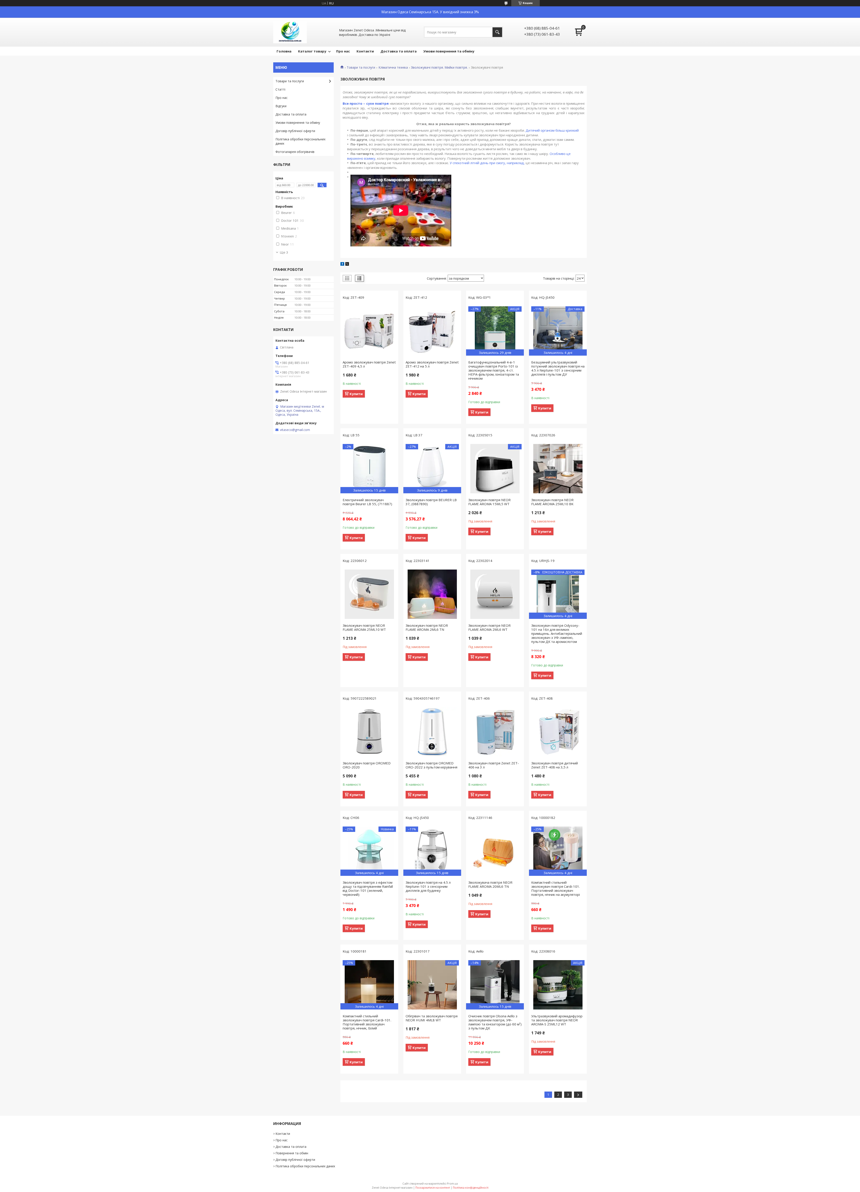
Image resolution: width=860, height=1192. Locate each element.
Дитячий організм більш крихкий (552, 130)
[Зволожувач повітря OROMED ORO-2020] (369, 732)
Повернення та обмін (291, 1153)
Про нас (343, 51)
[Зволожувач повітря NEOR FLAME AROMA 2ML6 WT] (495, 594)
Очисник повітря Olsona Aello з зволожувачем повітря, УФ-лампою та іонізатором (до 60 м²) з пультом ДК (495, 1022)
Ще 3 (284, 252)
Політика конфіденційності (470, 1188)
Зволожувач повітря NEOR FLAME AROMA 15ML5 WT (489, 502)
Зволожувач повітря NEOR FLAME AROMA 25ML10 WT (364, 627)
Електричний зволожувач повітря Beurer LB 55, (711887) (367, 502)
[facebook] (342, 264)
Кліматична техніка (393, 67)
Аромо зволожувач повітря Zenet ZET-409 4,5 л (369, 364)
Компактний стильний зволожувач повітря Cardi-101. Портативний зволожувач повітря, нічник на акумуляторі (555, 888)
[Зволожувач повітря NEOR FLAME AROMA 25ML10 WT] (369, 594)
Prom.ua (452, 1183)
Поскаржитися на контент (432, 1188)
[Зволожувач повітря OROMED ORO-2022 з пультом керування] (432, 732)
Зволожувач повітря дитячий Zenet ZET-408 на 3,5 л (554, 765)
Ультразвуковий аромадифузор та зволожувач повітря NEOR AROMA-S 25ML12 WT (557, 1020)
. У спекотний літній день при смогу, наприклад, (486, 163)
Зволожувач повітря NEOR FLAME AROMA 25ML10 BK (552, 502)
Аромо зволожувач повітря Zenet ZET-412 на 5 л (432, 364)
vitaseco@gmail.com (295, 430)
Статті (280, 89)
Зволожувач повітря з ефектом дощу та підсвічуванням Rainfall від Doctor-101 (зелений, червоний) (368, 888)
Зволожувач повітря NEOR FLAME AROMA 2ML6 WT (489, 627)
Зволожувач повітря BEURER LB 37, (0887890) (431, 502)
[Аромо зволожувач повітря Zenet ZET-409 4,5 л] (369, 331)
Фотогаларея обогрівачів (294, 152)
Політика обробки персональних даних (300, 141)
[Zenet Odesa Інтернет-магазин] (290, 32)
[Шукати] (497, 32)
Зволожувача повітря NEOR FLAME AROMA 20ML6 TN (490, 884)
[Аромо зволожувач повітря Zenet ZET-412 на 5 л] (432, 331)
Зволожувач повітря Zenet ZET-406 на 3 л (493, 765)
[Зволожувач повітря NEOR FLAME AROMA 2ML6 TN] (432, 594)
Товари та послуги (361, 67)
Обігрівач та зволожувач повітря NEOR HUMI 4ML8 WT (432, 1018)
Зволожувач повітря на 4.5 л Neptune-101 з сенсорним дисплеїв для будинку (428, 886)
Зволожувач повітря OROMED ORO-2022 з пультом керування (431, 765)
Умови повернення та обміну (448, 51)
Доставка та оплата (399, 51)
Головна (284, 51)
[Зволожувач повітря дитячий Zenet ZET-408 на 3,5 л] (558, 732)
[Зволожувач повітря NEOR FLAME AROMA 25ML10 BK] (558, 468)
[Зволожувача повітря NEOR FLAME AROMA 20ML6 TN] (495, 851)
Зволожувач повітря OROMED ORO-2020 (367, 765)
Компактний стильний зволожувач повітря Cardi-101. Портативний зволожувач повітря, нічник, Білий (367, 1022)
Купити (356, 394)
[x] (347, 264)
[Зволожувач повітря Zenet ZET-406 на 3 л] (495, 732)
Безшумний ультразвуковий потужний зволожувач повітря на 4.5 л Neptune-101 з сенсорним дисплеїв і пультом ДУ (558, 368)
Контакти (365, 51)
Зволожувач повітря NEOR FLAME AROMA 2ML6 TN (427, 627)
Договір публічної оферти (295, 131)
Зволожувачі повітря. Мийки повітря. (439, 67)
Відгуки (280, 106)
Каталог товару (312, 51)
